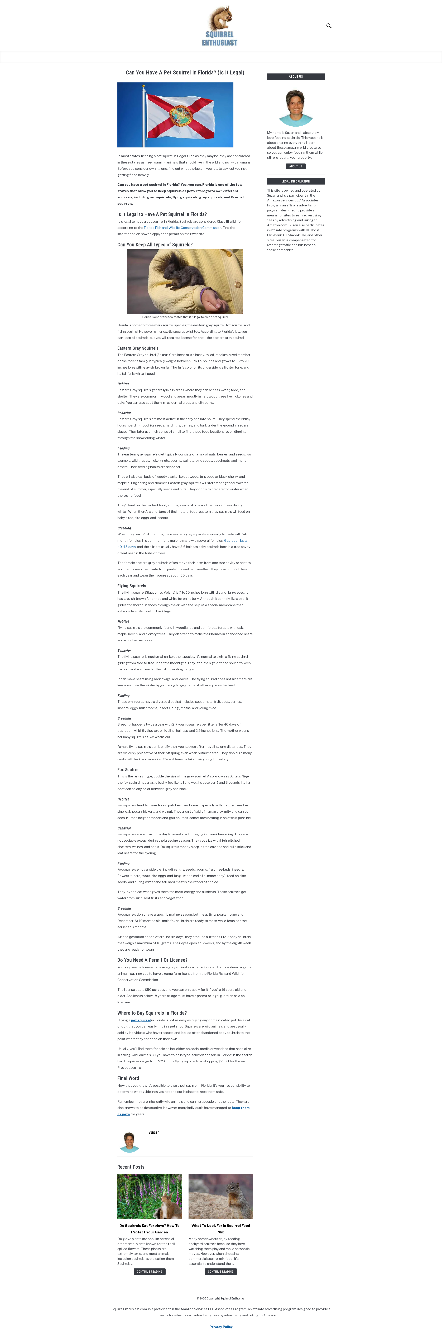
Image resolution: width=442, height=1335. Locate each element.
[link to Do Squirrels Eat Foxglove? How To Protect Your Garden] (149, 1196)
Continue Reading (149, 1271)
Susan (154, 1132)
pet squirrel (141, 1020)
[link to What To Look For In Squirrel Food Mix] (221, 1196)
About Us (295, 166)
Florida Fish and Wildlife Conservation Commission (182, 228)
